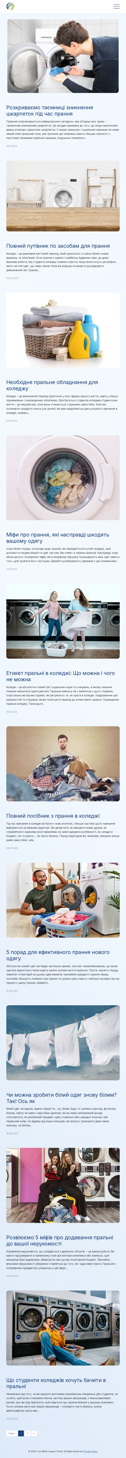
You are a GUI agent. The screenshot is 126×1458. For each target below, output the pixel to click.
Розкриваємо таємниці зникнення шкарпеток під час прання (49, 110)
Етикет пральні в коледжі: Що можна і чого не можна (60, 676)
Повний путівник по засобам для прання (58, 246)
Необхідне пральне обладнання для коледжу (52, 385)
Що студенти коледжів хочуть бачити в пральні (56, 1383)
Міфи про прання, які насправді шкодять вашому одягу (57, 537)
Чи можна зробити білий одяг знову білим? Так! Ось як (61, 1098)
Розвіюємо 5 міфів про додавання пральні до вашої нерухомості (59, 1240)
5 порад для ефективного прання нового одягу (57, 955)
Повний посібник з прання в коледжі (52, 816)
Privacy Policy (91, 1451)
